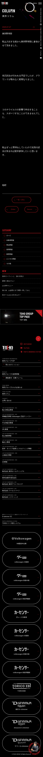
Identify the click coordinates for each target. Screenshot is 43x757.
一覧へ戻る (20, 200)
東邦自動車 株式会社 (9, 477)
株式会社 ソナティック (10, 496)
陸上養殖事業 (9, 435)
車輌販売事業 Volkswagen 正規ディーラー (16, 415)
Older (13, 209)
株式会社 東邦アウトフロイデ (12, 483)
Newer (29, 209)
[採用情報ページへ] (34, 748)
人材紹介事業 (9, 454)
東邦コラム (6, 393)
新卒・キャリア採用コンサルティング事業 (17, 447)
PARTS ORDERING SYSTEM (32, 352)
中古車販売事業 (9, 422)
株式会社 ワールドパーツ (11, 489)
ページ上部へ (38, 338)
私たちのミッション (13, 364)
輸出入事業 (9, 441)
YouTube (40, 53)
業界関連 (9, 254)
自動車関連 (10, 240)
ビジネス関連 (11, 259)
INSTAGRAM (27, 344)
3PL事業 (9, 428)
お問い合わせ (6, 399)
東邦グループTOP (9, 360)
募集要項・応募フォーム (14, 378)
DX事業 (9, 461)
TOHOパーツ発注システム (11, 522)
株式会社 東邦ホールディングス (13, 470)
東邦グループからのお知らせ (12, 386)
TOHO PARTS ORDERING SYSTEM (40, 36)
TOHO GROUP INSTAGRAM (40, 15)
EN (30, 3)
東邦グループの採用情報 (10, 373)
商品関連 (9, 245)
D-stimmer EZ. (15, 515)
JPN (26, 3)
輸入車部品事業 (9, 409)
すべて (8, 235)
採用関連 (9, 249)
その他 (38, 27)
